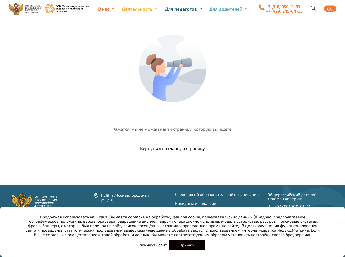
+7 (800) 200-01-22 (292, 206)
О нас (103, 9)
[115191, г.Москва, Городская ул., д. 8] (96, 196)
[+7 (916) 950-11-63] (262, 7)
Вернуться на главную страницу (172, 148)
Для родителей (225, 9)
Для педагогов (181, 9)
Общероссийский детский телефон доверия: (291, 196)
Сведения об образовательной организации (217, 194)
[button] (106, 9)
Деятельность (137, 9)
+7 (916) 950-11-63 (283, 6)
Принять (187, 245)
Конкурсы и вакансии (195, 203)
